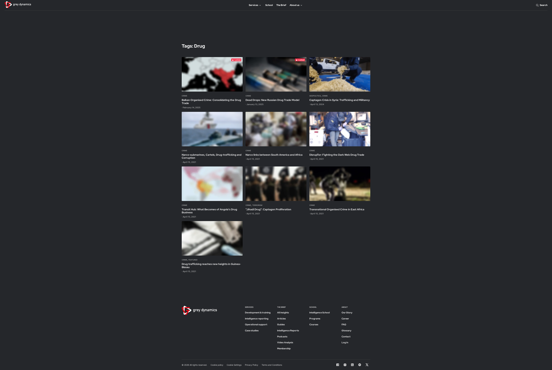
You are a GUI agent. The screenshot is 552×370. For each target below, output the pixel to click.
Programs (314, 318)
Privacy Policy (251, 365)
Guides (281, 324)
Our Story (347, 312)
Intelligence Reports (288, 330)
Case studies (252, 330)
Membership (284, 348)
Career (345, 318)
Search (543, 5)
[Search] (537, 5)
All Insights (283, 312)
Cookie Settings (234, 365)
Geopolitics (315, 96)
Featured (193, 260)
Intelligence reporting (256, 318)
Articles (281, 318)
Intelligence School (319, 312)
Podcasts (282, 336)
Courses (313, 324)
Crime (184, 96)
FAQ (344, 324)
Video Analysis (285, 342)
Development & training (258, 312)
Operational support (256, 324)
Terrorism (257, 205)
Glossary (346, 330)
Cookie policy (217, 365)
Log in (345, 342)
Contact (346, 336)
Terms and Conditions (272, 365)
